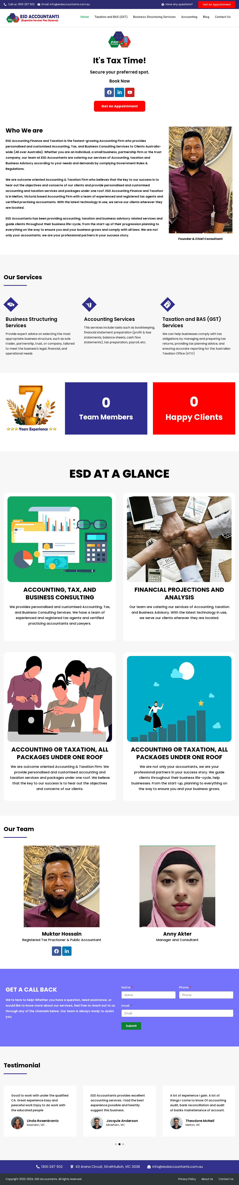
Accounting (189, 17)
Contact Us (223, 17)
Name (126, 988)
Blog (206, 17)
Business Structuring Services (154, 17)
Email (125, 1006)
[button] (116, 1144)
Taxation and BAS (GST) (111, 17)
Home (84, 17)
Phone (184, 988)
